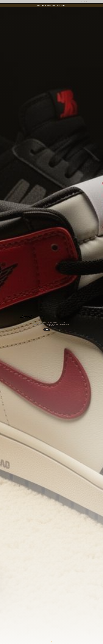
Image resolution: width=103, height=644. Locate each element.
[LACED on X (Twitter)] (86, 1)
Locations (49, 1)
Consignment (55, 1)
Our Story (46, 329)
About (45, 1)
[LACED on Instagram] (82, 1)
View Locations (55, 329)
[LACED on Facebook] (84, 1)
